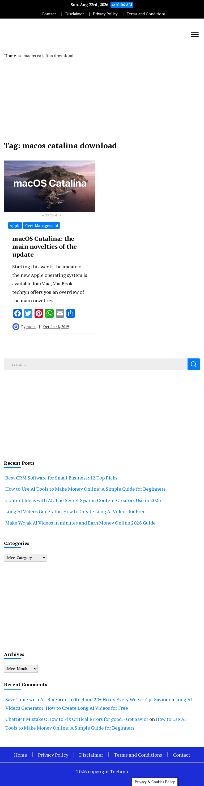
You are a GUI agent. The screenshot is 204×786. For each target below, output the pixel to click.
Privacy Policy (105, 13)
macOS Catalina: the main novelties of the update (44, 246)
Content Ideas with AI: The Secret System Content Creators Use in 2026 (83, 500)
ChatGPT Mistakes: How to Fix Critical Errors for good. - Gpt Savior (76, 719)
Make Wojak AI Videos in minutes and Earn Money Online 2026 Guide (80, 522)
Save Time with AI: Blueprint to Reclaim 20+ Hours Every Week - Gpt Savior (86, 699)
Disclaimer (74, 13)
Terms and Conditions (146, 13)
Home (20, 755)
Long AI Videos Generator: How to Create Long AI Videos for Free (75, 511)
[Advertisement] (102, 100)
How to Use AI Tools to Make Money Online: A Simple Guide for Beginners (85, 489)
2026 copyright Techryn (102, 771)
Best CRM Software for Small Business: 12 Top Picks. (61, 477)
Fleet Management (41, 225)
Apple (15, 225)
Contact (49, 13)
